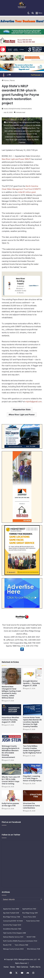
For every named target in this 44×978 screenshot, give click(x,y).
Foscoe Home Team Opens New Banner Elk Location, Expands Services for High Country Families (32, 722)
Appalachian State (22, 409)
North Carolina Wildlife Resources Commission (20, 941)
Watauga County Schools (13, 949)
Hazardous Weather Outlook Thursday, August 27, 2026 (10, 719)
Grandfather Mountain (12, 929)
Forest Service (33, 921)
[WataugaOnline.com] (22, 5)
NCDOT (31, 937)
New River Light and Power (22, 414)
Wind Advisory (33, 949)
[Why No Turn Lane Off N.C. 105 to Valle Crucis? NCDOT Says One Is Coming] (11, 769)
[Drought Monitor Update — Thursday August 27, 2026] (32, 673)
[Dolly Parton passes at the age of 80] (11, 795)
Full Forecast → (36, 75)
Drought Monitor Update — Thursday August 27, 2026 (31, 683)
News (12, 80)
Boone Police (29, 917)
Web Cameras (22, 967)
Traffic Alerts (35, 967)
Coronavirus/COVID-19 (13, 921)
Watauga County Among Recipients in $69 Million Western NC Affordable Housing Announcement (10, 751)
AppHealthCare (29, 909)
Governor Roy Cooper (12, 925)
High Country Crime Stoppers (14, 933)
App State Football (11, 913)
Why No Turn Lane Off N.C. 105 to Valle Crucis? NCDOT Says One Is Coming (11, 780)
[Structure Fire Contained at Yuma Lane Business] (32, 795)
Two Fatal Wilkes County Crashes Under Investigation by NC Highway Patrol (32, 749)
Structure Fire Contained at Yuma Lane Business (31, 805)
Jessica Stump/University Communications (18, 108)
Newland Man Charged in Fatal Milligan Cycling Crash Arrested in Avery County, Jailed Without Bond (11, 692)
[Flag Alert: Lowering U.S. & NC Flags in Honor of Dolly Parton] (32, 769)
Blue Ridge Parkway (11, 917)
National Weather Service (13, 937)
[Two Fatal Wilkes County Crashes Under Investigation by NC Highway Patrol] (32, 738)
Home (6, 80)
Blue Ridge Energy (30, 913)
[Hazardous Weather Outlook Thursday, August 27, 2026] (11, 709)
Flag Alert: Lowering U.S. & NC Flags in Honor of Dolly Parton (32, 778)
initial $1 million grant (27, 192)
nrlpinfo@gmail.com (33, 401)
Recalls (7, 945)
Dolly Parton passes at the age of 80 (10, 804)
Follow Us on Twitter (11, 834)
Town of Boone (21, 945)
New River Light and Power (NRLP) (16, 159)
